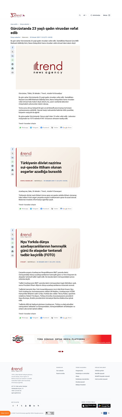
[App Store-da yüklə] (89, 406)
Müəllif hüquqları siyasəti (102, 376)
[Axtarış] (80, 15)
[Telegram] (30, 405)
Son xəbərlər (60, 370)
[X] (21, 405)
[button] (12, 47)
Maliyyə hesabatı (81, 384)
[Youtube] (25, 405)
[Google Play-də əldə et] (104, 406)
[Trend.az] (18, 15)
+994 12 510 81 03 (16, 390)
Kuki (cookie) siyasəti (101, 379)
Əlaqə (77, 376)
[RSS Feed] (38, 405)
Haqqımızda (79, 370)
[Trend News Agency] (16, 369)
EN (101, 413)
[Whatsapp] (13, 405)
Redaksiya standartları (82, 379)
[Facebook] (17, 405)
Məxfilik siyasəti (99, 373)
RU (109, 413)
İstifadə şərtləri (99, 370)
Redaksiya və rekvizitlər (82, 373)
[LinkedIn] (34, 405)
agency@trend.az (16, 393)
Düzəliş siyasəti (80, 382)
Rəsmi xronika (60, 373)
